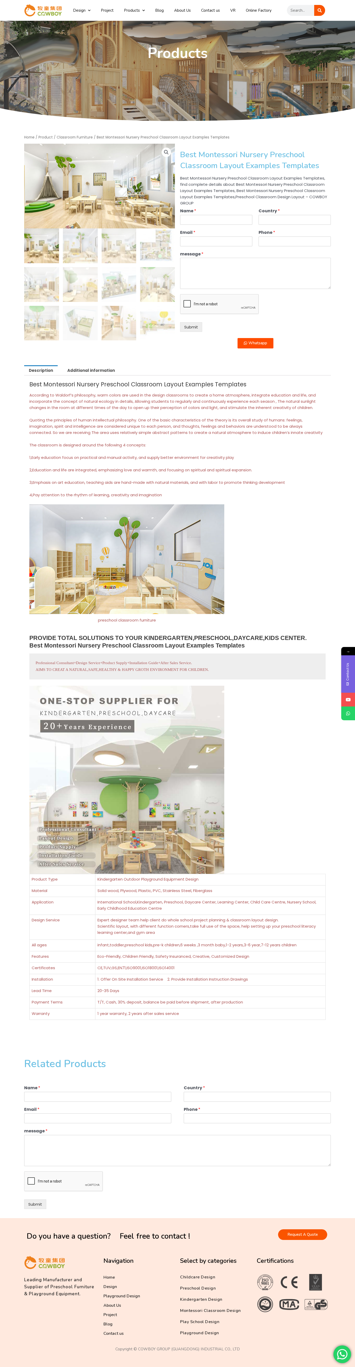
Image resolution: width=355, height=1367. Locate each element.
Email (187, 232)
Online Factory (259, 10)
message (191, 254)
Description (41, 370)
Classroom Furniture (75, 137)
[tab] (41, 370)
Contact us (210, 10)
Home (29, 137)
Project (107, 10)
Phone (267, 232)
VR (232, 10)
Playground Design (121, 1296)
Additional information (91, 370)
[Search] (319, 10)
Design (79, 10)
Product (45, 137)
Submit (191, 327)
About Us (182, 10)
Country (269, 211)
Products (132, 10)
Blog (159, 10)
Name (188, 211)
